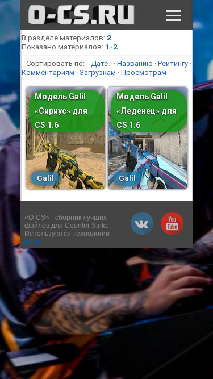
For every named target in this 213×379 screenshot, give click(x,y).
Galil (45, 178)
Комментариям (48, 72)
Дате (99, 63)
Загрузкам (98, 72)
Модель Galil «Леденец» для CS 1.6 (146, 111)
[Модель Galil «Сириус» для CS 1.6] (65, 186)
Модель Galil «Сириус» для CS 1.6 (61, 111)
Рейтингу (173, 63)
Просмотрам (143, 72)
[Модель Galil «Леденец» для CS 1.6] (147, 186)
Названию (135, 63)
